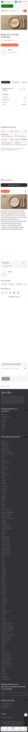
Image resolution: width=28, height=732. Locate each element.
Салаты (4, 506)
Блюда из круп (6, 637)
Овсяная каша (5, 542)
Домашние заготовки (7, 623)
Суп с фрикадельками (8, 454)
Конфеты (4, 597)
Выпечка (4, 556)
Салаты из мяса (6, 508)
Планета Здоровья (7, 1)
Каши (3, 534)
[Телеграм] (10, 293)
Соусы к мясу (5, 651)
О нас (3, 714)
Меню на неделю (5, 6)
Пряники (4, 591)
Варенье (4, 643)
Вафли (3, 583)
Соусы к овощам (6, 657)
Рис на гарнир (5, 639)
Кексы (3, 577)
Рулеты (4, 579)
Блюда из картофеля (7, 635)
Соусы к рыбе (5, 655)
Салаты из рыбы (6, 516)
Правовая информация (11, 724)
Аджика (4, 669)
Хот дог (4, 494)
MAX (3, 428)
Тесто (3, 558)
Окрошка (4, 460)
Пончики (4, 585)
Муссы (3, 609)
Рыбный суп (5, 448)
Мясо (3, 464)
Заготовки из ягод (7, 631)
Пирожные (5, 601)
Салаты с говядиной (7, 512)
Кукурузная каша (6, 548)
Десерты (4, 593)
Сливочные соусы (6, 659)
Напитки (4, 675)
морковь (4, 102)
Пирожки (4, 570)
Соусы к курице (6, 653)
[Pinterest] (18, 293)
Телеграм (4, 418)
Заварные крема (6, 611)
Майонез (4, 673)
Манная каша (5, 538)
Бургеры (4, 490)
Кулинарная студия (7, 703)
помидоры (5, 97)
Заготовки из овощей (8, 627)
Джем (3, 645)
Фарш (3, 470)
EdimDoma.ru (14, 396)
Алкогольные (5, 677)
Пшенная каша (6, 536)
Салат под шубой (6, 528)
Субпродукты (5, 468)
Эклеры (4, 615)
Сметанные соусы (6, 665)
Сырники (4, 573)
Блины (3, 566)
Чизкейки (4, 603)
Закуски (4, 480)
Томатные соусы (6, 663)
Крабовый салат (6, 526)
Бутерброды (5, 486)
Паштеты (4, 488)
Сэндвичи (4, 492)
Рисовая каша (5, 540)
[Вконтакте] (2, 293)
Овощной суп (5, 450)
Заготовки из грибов (7, 629)
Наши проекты (7, 700)
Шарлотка (4, 589)
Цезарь (4, 532)
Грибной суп (5, 444)
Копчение (4, 633)
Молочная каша (6, 546)
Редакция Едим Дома (7, 717)
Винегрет (4, 522)
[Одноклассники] (6, 293)
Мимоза (4, 530)
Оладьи (4, 575)
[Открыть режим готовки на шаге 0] (25, 191)
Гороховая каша (6, 552)
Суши (3, 502)
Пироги (4, 564)
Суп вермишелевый (7, 452)
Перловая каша (6, 550)
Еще (25, 284)
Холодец (4, 498)
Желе (3, 607)
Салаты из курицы (7, 510)
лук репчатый (6, 99)
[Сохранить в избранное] (25, 714)
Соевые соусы (6, 661)
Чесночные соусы (6, 667)
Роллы (3, 504)
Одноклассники (6, 416)
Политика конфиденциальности (17, 723)
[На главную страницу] (4, 11)
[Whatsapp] (14, 293)
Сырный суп (5, 446)
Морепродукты (6, 474)
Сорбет (4, 621)
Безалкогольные (6, 679)
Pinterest (4, 420)
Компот (4, 647)
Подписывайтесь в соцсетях (9, 410)
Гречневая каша (6, 544)
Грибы (3, 478)
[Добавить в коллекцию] (25, 718)
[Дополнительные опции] (25, 724)
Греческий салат (6, 524)
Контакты (19, 724)
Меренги (4, 619)
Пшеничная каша (6, 554)
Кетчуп (3, 671)
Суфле (3, 617)
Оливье (4, 520)
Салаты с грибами (7, 514)
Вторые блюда (5, 462)
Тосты (3, 500)
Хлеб (3, 560)
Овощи (3, 476)
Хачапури (4, 581)
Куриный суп (5, 442)
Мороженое (5, 599)
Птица (3, 466)
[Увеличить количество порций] (24, 89)
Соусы (3, 649)
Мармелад (4, 605)
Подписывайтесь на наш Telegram (22, 2)
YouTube (4, 422)
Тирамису (4, 613)
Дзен (3, 430)
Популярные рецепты (10, 437)
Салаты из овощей (7, 518)
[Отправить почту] (25, 694)
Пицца (3, 562)
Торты (3, 595)
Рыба (3, 472)
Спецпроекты (5, 708)
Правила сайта (6, 723)
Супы (3, 440)
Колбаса (4, 482)
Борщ (3, 456)
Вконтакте (4, 414)
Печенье (4, 568)
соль (3, 104)
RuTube (4, 426)
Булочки (4, 587)
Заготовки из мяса (7, 625)
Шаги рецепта (15, 82)
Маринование (5, 641)
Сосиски (4, 484)
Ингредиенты (5, 82)
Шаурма (4, 496)
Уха (3, 458)
